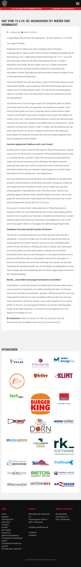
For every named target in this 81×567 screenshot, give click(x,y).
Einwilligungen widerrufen (12, 549)
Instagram (33, 535)
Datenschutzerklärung (10, 535)
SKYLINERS (6, 530)
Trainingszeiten (7, 519)
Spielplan (5, 517)
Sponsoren (6, 522)
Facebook (32, 532)
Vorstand (5, 525)
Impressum (6, 533)
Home (4, 514)
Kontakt (5, 527)
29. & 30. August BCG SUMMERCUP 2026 (20, 9)
